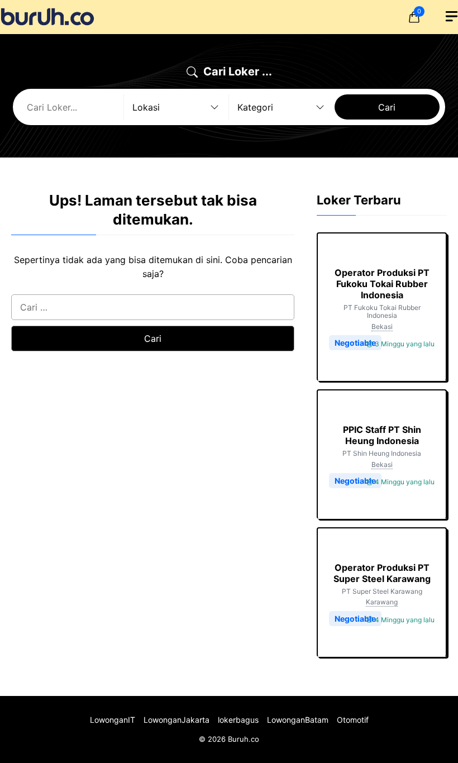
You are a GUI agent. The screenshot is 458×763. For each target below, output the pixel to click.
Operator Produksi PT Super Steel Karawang (382, 573)
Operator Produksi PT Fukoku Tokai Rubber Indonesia (382, 284)
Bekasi (382, 326)
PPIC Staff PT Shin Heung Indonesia (382, 435)
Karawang (382, 602)
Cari (386, 107)
